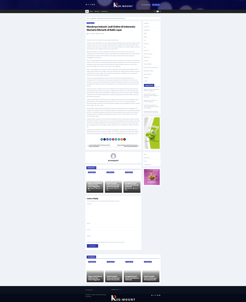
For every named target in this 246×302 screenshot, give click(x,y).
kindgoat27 (93, 33)
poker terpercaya (148, 54)
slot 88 (145, 81)
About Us (97, 11)
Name (88, 223)
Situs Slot (146, 50)
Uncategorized (90, 23)
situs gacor (146, 26)
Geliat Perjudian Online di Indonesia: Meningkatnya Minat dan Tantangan (151, 106)
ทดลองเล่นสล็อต (147, 64)
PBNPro (120, 289)
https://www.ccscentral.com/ (151, 67)
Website (89, 236)
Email (88, 229)
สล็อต (145, 33)
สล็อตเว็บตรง (147, 30)
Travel (145, 161)
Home (91, 11)
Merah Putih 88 (147, 74)
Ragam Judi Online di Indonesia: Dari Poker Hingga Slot (95, 184)
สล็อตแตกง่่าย (147, 57)
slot (145, 40)
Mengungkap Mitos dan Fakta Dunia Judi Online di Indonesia (151, 112)
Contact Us (104, 11)
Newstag (103, 294)
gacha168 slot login (148, 70)
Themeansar (88, 296)
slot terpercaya (89, 290)
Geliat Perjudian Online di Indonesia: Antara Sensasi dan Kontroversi (112, 185)
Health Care (147, 157)
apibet (145, 37)
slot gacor (146, 23)
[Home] (87, 11)
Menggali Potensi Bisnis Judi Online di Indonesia (131, 184)
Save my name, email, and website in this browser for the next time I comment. (106, 242)
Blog (145, 154)
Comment (89, 204)
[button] (160, 11)
